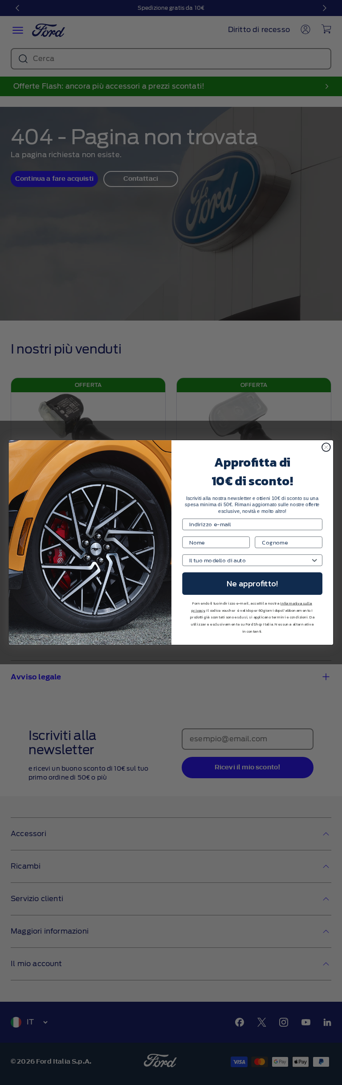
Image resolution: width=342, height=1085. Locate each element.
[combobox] (249, 560)
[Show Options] (314, 560)
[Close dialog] (326, 447)
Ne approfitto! (252, 583)
